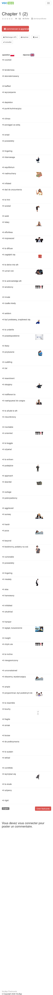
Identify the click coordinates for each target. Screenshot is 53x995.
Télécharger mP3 (10, 37)
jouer (36, 37)
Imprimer (25, 37)
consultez (8, 42)
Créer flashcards (43, 808)
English (5, 808)
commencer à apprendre (17, 28)
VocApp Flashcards (9, 991)
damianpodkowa (39, 18)
